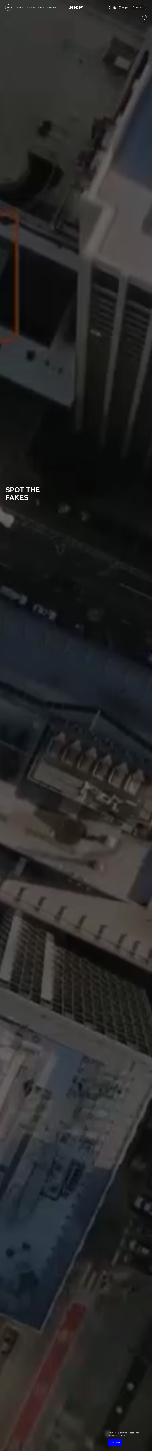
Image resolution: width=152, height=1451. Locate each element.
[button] (109, 8)
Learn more (115, 1442)
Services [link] (31, 7)
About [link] (41, 7)
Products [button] (19, 7)
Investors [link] (51, 7)
